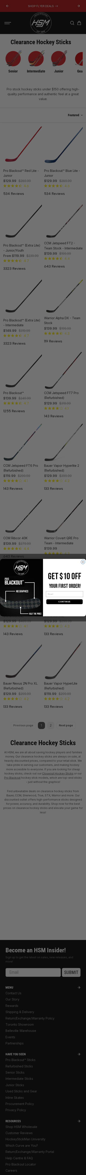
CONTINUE (64, 601)
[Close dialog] (83, 562)
